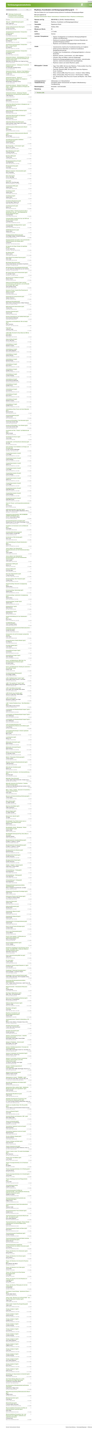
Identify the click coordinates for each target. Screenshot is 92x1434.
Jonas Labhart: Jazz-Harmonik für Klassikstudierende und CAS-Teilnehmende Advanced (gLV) (16, 557)
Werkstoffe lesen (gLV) (11, 1402)
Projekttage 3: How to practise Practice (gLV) (16, 975)
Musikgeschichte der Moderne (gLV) (14, 850)
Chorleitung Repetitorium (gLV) (13, 200)
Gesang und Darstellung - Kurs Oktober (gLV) (17, 425)
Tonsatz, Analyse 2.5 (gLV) (12, 1358)
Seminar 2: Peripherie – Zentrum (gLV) (15, 1042)
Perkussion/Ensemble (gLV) (12, 906)
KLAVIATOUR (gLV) (10, 622)
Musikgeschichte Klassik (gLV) (13, 855)
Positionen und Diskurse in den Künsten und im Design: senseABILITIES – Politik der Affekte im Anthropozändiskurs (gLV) (17, 949)
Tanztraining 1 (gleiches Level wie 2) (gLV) (16, 1126)
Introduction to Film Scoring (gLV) (14, 537)
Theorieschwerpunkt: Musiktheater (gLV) (16, 1233)
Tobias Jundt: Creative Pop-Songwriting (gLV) (17, 1303)
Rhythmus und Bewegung (77, 16)
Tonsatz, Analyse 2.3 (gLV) (12, 1348)
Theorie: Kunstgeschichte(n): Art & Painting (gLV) (18, 1168)
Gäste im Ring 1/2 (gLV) (11, 339)
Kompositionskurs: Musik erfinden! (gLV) (16, 640)
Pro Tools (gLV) (9, 960)
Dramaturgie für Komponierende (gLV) (15, 296)
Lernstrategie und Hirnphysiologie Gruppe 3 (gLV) (18, 714)
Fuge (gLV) (8, 327)
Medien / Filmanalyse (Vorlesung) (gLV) (15, 757)
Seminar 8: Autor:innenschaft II (13, 1072)
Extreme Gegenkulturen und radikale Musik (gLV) (17, 316)
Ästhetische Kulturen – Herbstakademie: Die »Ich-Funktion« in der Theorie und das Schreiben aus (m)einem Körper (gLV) (17, 58)
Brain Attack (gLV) (10, 175)
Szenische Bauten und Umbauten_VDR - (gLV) (17, 1116)
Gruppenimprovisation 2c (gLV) (13, 478)
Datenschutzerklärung (70, 1427)
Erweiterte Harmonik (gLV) (12, 311)
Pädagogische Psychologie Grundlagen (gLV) (17, 891)
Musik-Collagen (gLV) (11, 811)
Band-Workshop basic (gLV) (12, 150)
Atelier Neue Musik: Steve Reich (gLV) (15, 121)
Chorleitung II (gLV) (10, 195)
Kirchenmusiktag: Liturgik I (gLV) (14, 601)
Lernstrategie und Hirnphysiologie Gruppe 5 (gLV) (18, 719)
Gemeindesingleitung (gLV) (12, 415)
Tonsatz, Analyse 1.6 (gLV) (12, 1333)
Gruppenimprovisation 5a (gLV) (13, 498)
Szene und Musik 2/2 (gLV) (12, 1111)
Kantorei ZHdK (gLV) (11, 568)
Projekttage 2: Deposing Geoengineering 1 (16, 970)
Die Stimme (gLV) (10, 252)
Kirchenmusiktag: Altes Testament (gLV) (15, 578)
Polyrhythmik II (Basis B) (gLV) (13, 916)
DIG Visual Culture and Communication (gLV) (17, 272)
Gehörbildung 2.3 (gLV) (11, 384)
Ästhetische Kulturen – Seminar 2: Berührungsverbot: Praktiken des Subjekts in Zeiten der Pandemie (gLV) (16, 79)
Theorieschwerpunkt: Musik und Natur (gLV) (16, 1228)
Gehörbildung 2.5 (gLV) (11, 394)
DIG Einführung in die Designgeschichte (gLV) (17, 267)
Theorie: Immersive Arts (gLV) (13, 1146)
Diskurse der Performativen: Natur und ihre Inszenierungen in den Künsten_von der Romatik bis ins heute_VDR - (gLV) (17, 284)
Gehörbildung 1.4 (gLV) (11, 359)
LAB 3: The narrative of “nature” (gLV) (15, 683)
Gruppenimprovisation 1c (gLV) (13, 463)
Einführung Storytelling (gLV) (13, 301)
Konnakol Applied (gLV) (12, 645)
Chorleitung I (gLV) (10, 190)
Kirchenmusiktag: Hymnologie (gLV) (14, 590)
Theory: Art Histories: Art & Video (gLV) (15, 1267)
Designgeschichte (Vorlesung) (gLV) (14, 234)
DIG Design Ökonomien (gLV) (13, 262)
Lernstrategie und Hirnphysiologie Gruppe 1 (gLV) (18, 709)
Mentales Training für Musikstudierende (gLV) (17, 762)
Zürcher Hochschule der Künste (13, 1427)
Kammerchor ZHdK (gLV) (12, 563)
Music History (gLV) (10, 801)
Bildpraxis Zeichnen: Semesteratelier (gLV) (16, 170)
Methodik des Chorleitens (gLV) (13, 767)
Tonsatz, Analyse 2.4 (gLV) (12, 1354)
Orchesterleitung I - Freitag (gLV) (14, 870)
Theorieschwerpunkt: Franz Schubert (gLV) (16, 1210)
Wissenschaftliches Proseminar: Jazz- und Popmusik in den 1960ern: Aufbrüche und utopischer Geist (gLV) (16, 1416)
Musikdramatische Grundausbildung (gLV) (16, 840)
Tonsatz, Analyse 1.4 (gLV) (12, 1323)
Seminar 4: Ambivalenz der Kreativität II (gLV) (17, 1053)
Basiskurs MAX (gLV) (11, 155)
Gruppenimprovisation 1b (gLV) (13, 458)
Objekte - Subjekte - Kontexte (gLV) (14, 865)
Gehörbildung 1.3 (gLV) (11, 354)
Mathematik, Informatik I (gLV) (13, 742)
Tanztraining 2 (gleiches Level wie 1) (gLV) (16, 1131)
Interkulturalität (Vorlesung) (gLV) (14, 532)
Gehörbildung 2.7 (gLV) (11, 404)
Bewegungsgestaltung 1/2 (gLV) (13, 160)
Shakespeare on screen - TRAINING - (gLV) (16, 1077)
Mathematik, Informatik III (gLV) (13, 747)
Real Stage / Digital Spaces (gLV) (14, 993)
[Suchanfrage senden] (27, 19)
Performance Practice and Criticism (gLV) (16, 896)
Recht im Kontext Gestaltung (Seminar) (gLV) (17, 998)
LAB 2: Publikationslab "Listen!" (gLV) (15, 678)
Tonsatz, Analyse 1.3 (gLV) (12, 1319)
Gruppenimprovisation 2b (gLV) (13, 473)
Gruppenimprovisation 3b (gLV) (13, 488)
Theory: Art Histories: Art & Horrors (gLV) (16, 1256)
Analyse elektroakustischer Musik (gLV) (15, 26)
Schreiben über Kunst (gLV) (12, 1025)
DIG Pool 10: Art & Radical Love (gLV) (15, 277)
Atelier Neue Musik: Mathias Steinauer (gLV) (16, 110)
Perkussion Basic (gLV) (11, 901)
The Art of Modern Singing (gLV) (14, 1136)
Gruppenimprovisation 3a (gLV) (13, 483)
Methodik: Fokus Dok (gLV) (12, 778)
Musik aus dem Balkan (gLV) (13, 806)
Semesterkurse (55, 16)
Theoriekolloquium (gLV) (12, 1185)
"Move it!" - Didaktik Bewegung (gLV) (15, 21)
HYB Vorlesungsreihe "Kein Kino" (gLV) (15, 509)
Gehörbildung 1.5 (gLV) (11, 364)
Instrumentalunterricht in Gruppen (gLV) (15, 520)
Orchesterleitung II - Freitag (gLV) (14, 880)
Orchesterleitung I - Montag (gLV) (14, 875)
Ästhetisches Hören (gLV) (12, 99)
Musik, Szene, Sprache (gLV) (13, 816)
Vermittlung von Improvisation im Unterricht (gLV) (18, 1374)
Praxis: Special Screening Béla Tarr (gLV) (15, 955)
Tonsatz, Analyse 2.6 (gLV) (12, 1364)
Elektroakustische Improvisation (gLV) (15, 306)
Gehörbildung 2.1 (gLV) (11, 374)
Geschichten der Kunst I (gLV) (13, 436)
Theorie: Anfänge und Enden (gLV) (14, 1141)
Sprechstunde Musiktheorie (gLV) (14, 1093)
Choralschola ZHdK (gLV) (12, 185)
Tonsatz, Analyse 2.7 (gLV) (12, 1368)
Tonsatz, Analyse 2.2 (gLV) (12, 1344)
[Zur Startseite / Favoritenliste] (7, 14)
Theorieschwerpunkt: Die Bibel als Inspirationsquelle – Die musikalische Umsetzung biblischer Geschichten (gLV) (17, 1192)
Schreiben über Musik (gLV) (12, 1030)
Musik (49, 16)
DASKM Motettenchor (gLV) (12, 229)
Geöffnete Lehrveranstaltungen (16, 17)
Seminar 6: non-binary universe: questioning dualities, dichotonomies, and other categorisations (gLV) (16, 1060)
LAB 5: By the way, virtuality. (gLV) (14, 693)
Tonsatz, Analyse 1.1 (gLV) (12, 1309)
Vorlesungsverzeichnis (19, 5)
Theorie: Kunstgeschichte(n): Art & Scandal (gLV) (18, 1174)
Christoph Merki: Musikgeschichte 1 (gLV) (16, 224)
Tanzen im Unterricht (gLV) (12, 1121)
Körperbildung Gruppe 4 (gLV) (13, 655)
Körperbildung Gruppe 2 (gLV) (13, 650)
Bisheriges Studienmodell (15, 14)
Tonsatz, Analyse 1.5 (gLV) (12, 1329)
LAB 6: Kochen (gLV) (11, 698)
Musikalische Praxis (65, 16)
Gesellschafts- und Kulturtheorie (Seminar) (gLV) (17, 441)
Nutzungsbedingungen (82, 1427)
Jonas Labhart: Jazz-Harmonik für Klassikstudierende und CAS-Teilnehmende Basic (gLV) (17, 550)
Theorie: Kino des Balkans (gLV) (13, 1157)
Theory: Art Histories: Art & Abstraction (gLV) (17, 1250)
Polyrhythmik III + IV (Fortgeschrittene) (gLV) (16, 921)
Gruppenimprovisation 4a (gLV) (13, 493)
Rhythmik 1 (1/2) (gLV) (11, 1008)
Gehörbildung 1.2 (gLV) (11, 349)
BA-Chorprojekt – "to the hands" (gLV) (15, 145)
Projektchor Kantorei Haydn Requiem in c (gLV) (17, 965)
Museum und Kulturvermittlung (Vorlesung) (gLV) (18, 796)
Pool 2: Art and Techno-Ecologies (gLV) (15, 926)
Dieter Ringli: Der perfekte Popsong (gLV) (16, 257)
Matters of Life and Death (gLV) (13, 752)
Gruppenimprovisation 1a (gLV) (13, 453)
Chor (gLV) (8, 180)
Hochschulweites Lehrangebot (16, 15)
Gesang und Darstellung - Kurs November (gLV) (17, 420)
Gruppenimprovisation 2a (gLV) (13, 468)
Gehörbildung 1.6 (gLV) (11, 369)
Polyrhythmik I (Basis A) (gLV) (13, 911)
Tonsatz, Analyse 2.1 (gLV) (12, 1338)
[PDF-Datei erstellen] (77, 10)
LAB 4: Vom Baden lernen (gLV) (13, 688)
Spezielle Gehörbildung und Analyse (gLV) (16, 1082)
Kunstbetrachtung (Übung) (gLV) (14, 673)
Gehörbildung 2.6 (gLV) (11, 399)
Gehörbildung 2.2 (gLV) (11, 379)
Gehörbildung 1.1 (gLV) (11, 344)
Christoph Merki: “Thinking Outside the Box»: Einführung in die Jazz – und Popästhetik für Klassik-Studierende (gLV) (17, 212)
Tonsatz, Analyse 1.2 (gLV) (12, 1313)
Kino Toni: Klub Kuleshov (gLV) (13, 573)
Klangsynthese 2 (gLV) (11, 611)
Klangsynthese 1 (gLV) (11, 606)
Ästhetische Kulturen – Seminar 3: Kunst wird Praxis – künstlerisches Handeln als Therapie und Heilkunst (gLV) (17, 86)
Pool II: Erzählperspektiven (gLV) (14, 942)
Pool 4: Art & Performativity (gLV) (14, 931)
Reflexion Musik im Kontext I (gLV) (14, 1003)
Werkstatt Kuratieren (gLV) (12, 1397)
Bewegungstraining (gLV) (12, 165)
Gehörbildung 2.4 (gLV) (11, 389)
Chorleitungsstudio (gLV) (12, 205)
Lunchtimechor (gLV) (11, 737)
